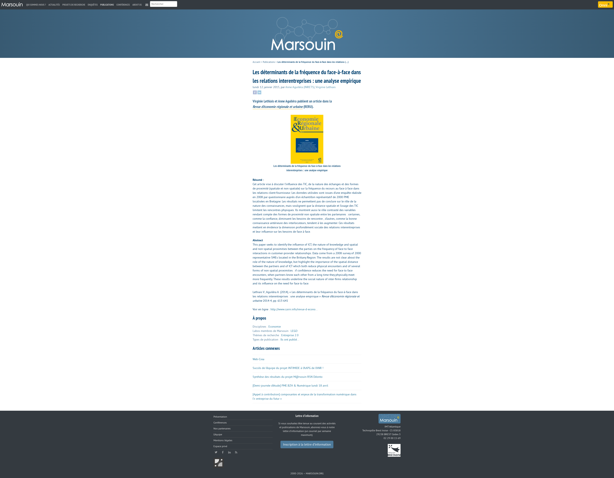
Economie (274, 326)
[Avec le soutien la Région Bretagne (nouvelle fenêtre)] (394, 450)
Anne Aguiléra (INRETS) (300, 87)
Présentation (220, 416)
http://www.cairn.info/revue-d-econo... (294, 309)
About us (137, 4)
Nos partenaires (222, 428)
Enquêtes (93, 4)
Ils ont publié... (289, 339)
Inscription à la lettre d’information (307, 444)
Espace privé (220, 446)
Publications (107, 4)
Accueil (256, 62)
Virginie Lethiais (326, 87)
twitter (216, 452)
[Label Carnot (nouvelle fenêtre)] (218, 462)
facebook (222, 452)
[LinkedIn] (259, 92)
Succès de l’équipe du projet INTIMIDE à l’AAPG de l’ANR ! (288, 368)
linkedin (229, 452)
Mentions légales (222, 440)
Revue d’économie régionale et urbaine (278, 106)
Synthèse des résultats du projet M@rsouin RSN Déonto (288, 376)
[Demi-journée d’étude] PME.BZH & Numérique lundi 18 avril (290, 385)
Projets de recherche (73, 4)
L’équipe (217, 434)
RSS (236, 452)
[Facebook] (255, 92)
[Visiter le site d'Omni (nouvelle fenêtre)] (605, 4)
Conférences (123, 4)
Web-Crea (258, 359)
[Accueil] (12, 4)
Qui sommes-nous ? (36, 4)
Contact (146, 4)
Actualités (54, 4)
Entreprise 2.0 (290, 335)
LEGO (294, 331)
